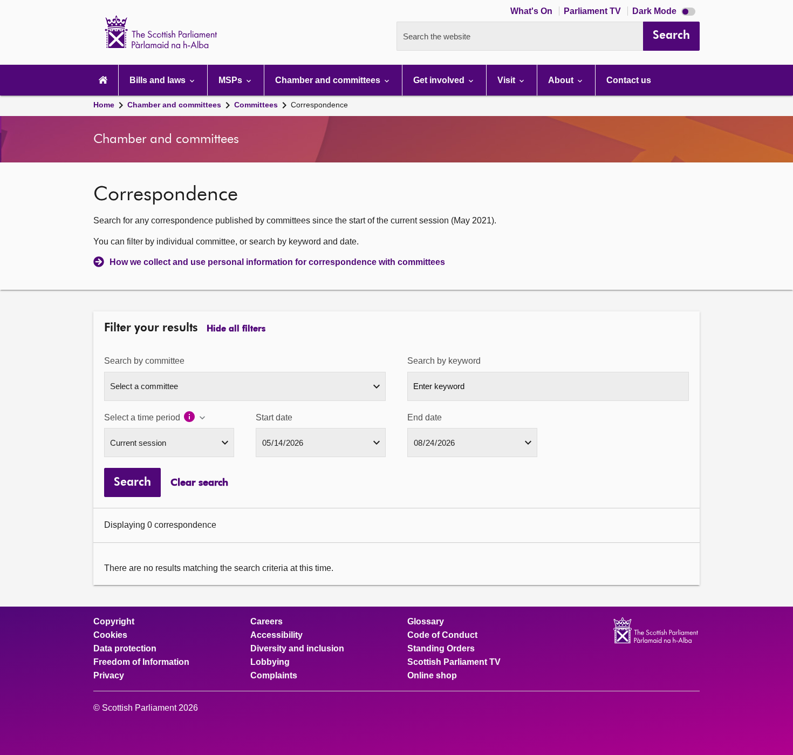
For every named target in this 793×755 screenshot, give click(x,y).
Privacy (108, 675)
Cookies (110, 635)
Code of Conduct (442, 635)
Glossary (425, 621)
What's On (532, 11)
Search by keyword (444, 360)
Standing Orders (441, 648)
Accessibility (276, 635)
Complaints (273, 675)
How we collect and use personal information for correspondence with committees (277, 262)
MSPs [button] (231, 80)
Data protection (124, 648)
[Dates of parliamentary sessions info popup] (195, 417)
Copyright (113, 621)
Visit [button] (507, 80)
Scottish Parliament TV (454, 662)
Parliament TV (593, 11)
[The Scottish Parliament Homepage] (103, 80)
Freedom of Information (141, 662)
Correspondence (319, 104)
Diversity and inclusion (297, 648)
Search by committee (144, 360)
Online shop (432, 675)
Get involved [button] (440, 80)
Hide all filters (236, 329)
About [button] (562, 80)
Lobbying (270, 662)
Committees (256, 104)
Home (103, 104)
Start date (274, 417)
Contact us (628, 80)
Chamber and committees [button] (328, 80)
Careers (266, 621)
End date (424, 417)
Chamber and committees (174, 104)
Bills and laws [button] (158, 80)
